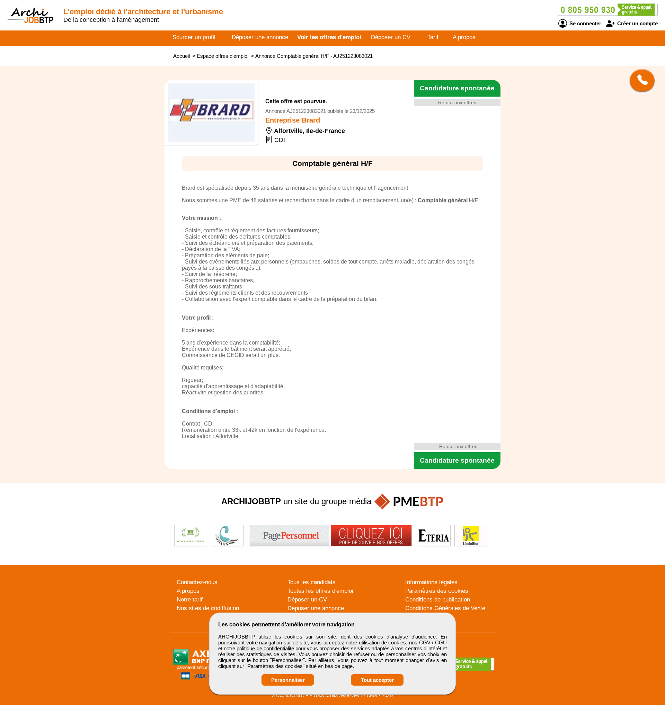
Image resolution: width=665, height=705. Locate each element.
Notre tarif (190, 599)
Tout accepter (377, 680)
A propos (464, 37)
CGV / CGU (433, 642)
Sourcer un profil (193, 37)
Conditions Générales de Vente (445, 608)
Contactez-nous (197, 582)
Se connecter (584, 23)
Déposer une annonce (260, 37)
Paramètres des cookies (436, 591)
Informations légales (431, 582)
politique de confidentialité (265, 648)
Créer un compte (637, 23)
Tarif (432, 37)
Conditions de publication (437, 599)
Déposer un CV (390, 37)
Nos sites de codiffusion (208, 608)
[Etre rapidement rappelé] (639, 80)
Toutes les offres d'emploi (320, 591)
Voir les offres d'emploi (329, 37)
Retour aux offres (457, 102)
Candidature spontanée (457, 88)
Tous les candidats (311, 582)
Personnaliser (288, 680)
